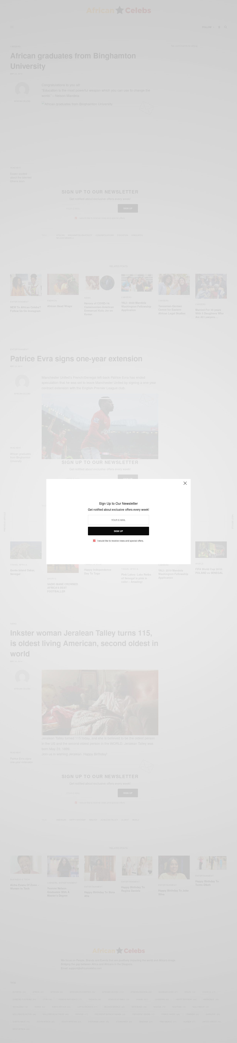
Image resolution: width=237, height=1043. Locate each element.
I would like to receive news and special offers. (120, 541)
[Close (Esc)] (185, 485)
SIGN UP (118, 531)
